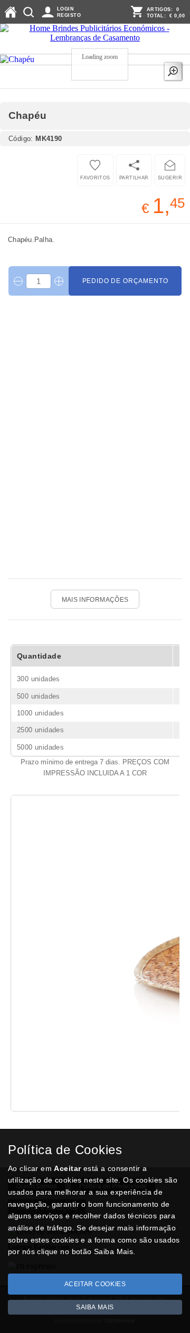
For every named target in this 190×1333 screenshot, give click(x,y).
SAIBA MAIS (95, 1307)
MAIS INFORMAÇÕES (95, 599)
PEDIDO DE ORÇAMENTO (125, 281)
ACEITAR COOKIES (95, 1284)
